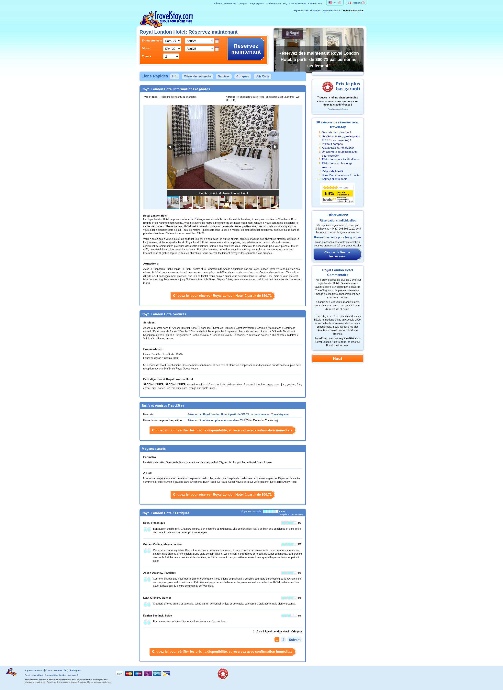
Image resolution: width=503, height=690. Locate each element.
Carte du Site (315, 3)
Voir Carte (262, 76)
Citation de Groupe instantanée (337, 254)
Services (224, 76)
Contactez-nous (297, 3)
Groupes (242, 3)
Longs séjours (256, 3)
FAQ (285, 3)
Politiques (75, 670)
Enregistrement (149, 40)
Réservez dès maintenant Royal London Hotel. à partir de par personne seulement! (318, 59)
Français (357, 3)
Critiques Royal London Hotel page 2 (61, 675)
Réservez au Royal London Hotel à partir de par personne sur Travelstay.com (238, 414)
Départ (146, 48)
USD (335, 2)
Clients (146, 56)
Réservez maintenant (225, 3)
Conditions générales (338, 109)
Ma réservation (273, 3)
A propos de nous (34, 670)
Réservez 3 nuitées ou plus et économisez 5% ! (216, 420)
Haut (337, 358)
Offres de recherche (197, 76)
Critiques (242, 76)
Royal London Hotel (34, 675)
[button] (275, 147)
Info (174, 76)
